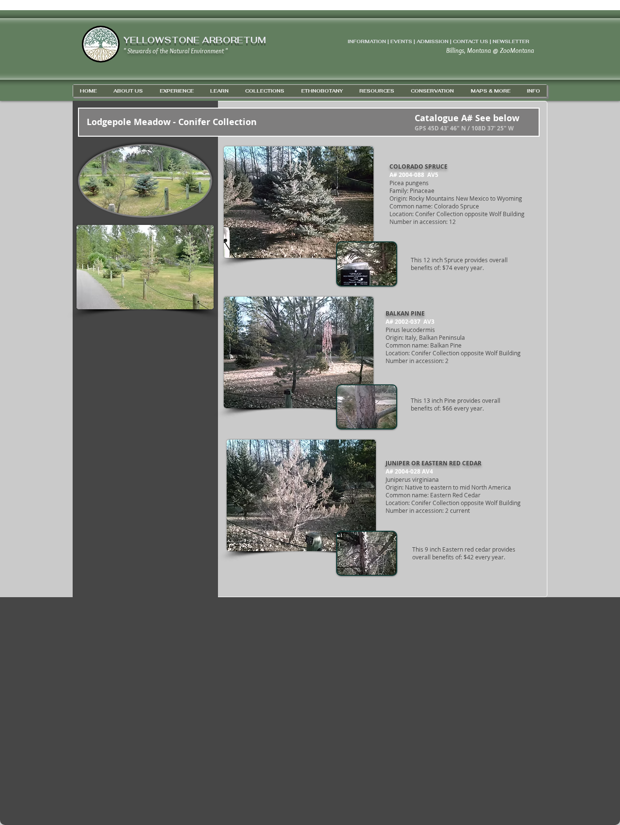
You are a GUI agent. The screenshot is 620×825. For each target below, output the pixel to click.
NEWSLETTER (511, 41)
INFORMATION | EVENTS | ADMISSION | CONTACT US (418, 41)
